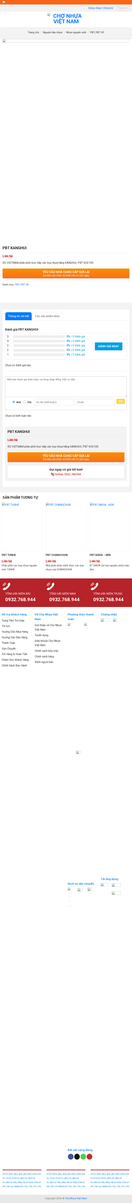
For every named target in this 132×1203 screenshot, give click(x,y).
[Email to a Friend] (24, 292)
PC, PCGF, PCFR (10, 1178)
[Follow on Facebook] (71, 1157)
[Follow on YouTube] (89, 1157)
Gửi (121, 401)
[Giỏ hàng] (127, 19)
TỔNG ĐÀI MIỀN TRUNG (107, 593)
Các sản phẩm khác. (47, 316)
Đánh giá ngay (108, 346)
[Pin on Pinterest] (30, 292)
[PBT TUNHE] (22, 527)
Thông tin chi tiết (18, 316)
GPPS (35, 1174)
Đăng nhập (94, 8)
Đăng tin (123, 8)
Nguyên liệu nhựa (52, 32)
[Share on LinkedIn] (37, 292)
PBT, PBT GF (97, 32)
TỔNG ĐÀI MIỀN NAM (62, 593)
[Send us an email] (77, 1157)
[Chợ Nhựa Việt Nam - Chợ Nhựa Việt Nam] (66, 19)
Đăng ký (108, 8)
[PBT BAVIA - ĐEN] (110, 527)
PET (22, 1186)
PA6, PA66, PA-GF (21, 1182)
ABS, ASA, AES (20, 1174)
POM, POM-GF (35, 1182)
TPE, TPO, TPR (35, 1186)
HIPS (29, 1174)
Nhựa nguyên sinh (76, 32)
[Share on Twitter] (18, 292)
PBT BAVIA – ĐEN (100, 555)
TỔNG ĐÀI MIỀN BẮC (18, 593)
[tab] (18, 316)
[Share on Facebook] (12, 292)
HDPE (11, 1174)
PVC (26, 1186)
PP (4, 1174)
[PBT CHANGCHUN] (66, 527)
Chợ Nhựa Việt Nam (76, 1198)
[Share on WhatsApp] (6, 292)
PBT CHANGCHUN (57, 555)
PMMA (17, 1186)
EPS (39, 1174)
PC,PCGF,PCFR (97, 1178)
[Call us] (83, 1157)
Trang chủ (33, 32)
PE (7, 1174)
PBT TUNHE (9, 555)
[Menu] (5, 19)
